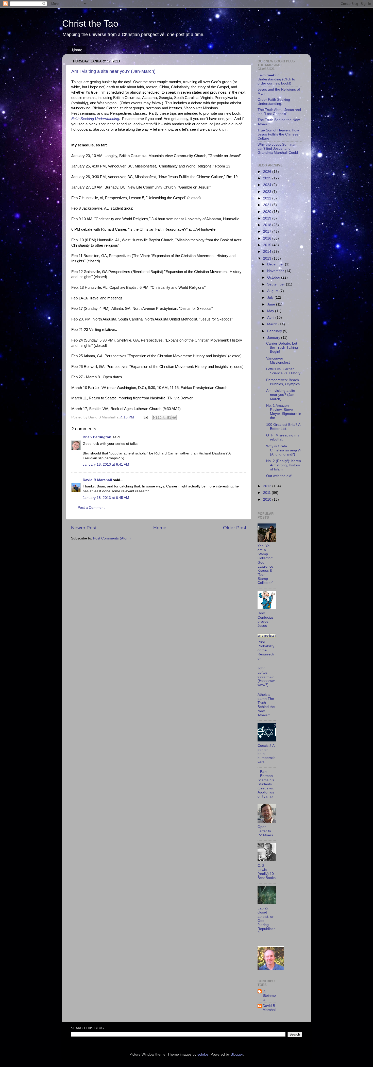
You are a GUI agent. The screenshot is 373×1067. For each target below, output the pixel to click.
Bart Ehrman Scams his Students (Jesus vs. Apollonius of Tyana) (266, 784)
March (272, 324)
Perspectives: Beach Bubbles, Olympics (283, 382)
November (276, 271)
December (276, 264)
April (271, 317)
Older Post (234, 527)
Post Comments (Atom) (112, 538)
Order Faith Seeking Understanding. (274, 102)
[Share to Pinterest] (174, 417)
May (271, 311)
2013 (267, 258)
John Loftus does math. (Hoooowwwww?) (267, 676)
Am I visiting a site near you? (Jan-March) (113, 71)
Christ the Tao (90, 23)
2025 (267, 178)
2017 (267, 231)
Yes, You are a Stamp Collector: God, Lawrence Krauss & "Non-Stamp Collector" (265, 564)
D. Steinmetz (269, 995)
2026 (267, 172)
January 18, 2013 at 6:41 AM (106, 464)
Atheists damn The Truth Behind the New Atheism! (266, 705)
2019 (267, 218)
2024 (267, 185)
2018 (267, 225)
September (276, 284)
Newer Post (83, 527)
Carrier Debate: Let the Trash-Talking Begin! (282, 347)
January (274, 338)
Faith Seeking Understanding (95, 119)
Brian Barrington (97, 437)
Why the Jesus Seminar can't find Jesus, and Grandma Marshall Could (278, 149)
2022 (267, 198)
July (271, 297)
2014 (267, 251)
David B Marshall (97, 480)
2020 (267, 212)
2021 (267, 205)
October (274, 277)
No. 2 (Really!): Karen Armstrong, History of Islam (283, 465)
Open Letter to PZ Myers (265, 831)
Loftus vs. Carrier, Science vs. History (283, 371)
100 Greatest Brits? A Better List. (283, 427)
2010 (267, 499)
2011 (267, 493)
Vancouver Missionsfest (278, 360)
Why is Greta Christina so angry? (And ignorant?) (283, 450)
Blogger (237, 1054)
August (273, 291)
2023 (267, 192)
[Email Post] (145, 417)
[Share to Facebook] (169, 417)
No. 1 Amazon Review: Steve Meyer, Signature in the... (283, 412)
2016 (267, 238)
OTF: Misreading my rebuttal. (282, 437)
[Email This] (154, 417)
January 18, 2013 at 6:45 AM (106, 498)
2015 (267, 245)
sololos (203, 1054)
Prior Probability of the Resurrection (266, 650)
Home (77, 50)
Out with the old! (279, 476)
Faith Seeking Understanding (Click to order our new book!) (276, 79)
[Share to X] (164, 417)
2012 (267, 486)
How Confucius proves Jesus (266, 619)
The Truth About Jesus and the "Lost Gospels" (279, 112)
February (275, 331)
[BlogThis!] (159, 417)
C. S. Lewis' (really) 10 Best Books (267, 872)
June (271, 304)
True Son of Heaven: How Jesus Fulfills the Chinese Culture (278, 134)
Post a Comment (91, 508)
